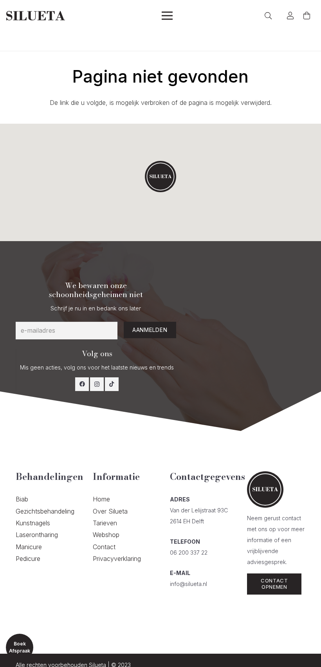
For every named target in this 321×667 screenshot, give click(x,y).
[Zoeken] (268, 16)
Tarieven (105, 523)
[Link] (35, 16)
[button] (160, 176)
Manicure (29, 547)
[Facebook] (82, 384)
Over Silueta (110, 511)
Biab (22, 499)
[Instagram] (97, 384)
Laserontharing (37, 535)
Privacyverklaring (117, 558)
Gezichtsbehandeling (45, 511)
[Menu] (167, 15)
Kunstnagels (33, 523)
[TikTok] (112, 384)
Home (101, 499)
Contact (104, 547)
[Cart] (306, 15)
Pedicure (28, 558)
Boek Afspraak (19, 647)
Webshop (106, 535)
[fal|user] (292, 15)
